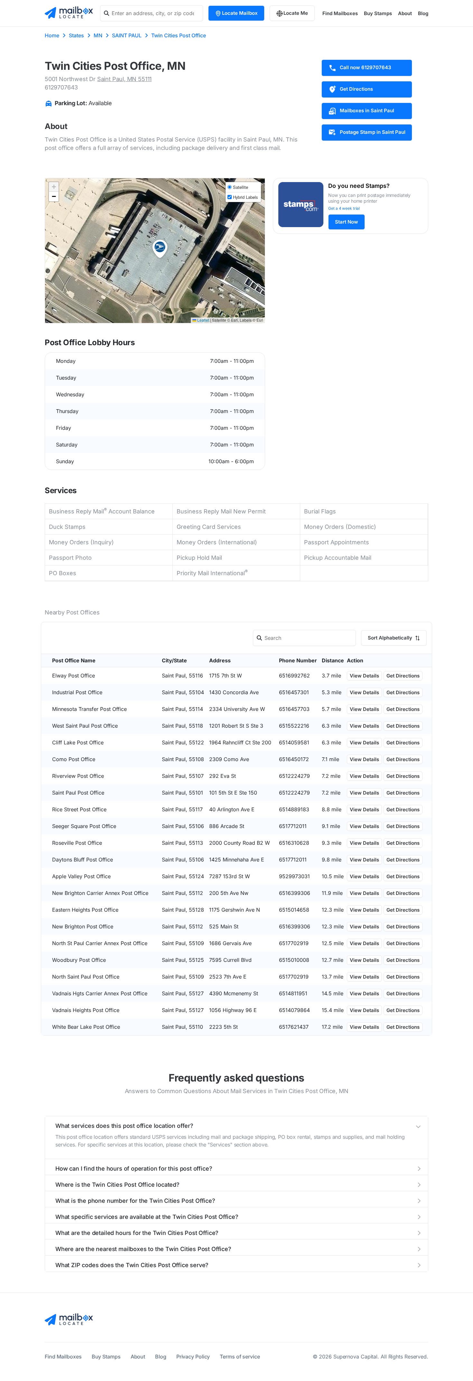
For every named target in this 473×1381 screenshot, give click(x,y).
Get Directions (356, 89)
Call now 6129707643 (365, 67)
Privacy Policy (193, 1356)
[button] (160, 249)
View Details (364, 676)
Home (52, 35)
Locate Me (295, 13)
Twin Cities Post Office (178, 35)
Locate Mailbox (240, 13)
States (76, 35)
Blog (423, 13)
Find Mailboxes (340, 13)
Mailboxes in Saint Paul (367, 110)
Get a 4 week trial (344, 208)
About (405, 13)
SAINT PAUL (127, 35)
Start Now (346, 222)
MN (98, 35)
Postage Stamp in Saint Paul (372, 132)
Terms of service (240, 1356)
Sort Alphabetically (390, 638)
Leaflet (202, 320)
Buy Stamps (378, 13)
